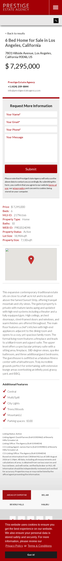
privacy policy (19, 188)
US (30, 57)
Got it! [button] (31, 554)
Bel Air (45, 495)
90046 (23, 57)
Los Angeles (43, 53)
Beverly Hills (17, 504)
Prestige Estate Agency (21, 82)
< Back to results (15, 33)
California (11, 57)
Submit (31, 169)
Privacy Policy (14, 545)
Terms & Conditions (40, 545)
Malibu (45, 504)
